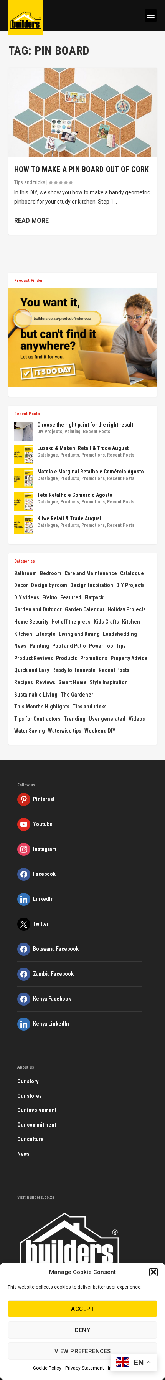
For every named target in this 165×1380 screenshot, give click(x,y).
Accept (82, 1309)
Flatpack (94, 597)
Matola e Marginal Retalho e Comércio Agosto (90, 471)
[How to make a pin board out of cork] (82, 112)
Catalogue (47, 455)
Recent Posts (96, 431)
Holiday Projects (126, 609)
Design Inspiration (91, 585)
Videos (137, 719)
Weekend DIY (100, 731)
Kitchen (131, 622)
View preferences (82, 1351)
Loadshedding (120, 634)
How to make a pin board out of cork (81, 169)
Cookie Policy (47, 1368)
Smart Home (72, 682)
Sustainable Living (36, 695)
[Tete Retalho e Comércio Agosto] (23, 501)
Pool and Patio (69, 646)
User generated (107, 719)
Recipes (23, 682)
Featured (70, 597)
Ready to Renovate (74, 670)
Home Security (31, 622)
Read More (31, 220)
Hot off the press (71, 622)
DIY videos (26, 597)
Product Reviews (33, 658)
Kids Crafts (106, 622)
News (20, 646)
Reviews (45, 682)
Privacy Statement (84, 1368)
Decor (21, 585)
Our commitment (36, 1125)
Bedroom (50, 573)
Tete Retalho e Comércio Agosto (74, 495)
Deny (82, 1330)
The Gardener (77, 695)
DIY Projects (49, 431)
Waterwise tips (64, 731)
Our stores (29, 1096)
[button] (153, 1272)
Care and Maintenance (90, 573)
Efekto (49, 597)
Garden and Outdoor (38, 609)
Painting (72, 431)
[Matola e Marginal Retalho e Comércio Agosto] (23, 478)
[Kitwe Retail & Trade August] (23, 524)
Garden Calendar (84, 609)
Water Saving (29, 731)
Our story (27, 1081)
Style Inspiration (109, 682)
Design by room (49, 585)
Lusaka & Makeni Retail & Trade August (83, 448)
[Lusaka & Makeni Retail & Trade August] (23, 454)
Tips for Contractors (37, 719)
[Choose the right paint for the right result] (23, 431)
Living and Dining (79, 634)
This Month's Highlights (41, 706)
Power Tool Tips (107, 646)
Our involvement (36, 1110)
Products (69, 455)
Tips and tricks (29, 182)
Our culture (30, 1139)
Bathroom (25, 573)
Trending (75, 719)
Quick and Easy (31, 670)
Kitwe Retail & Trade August (69, 518)
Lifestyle (45, 634)
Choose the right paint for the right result (85, 425)
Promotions (93, 455)
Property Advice (129, 658)
